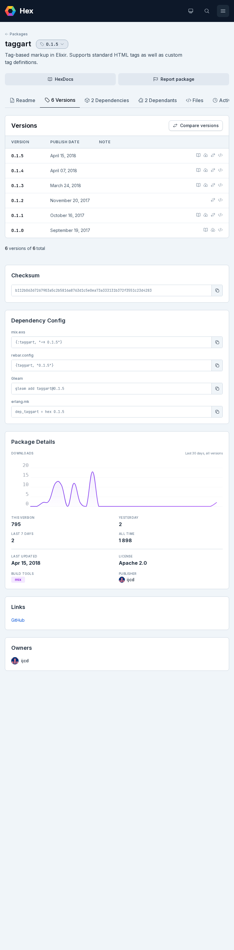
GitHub (18, 620)
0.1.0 (17, 230)
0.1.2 (17, 200)
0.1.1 (17, 215)
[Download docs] (205, 155)
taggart (18, 43)
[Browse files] (220, 155)
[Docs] (198, 155)
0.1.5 (17, 155)
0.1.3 (17, 185)
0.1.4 (17, 170)
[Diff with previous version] (213, 155)
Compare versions (199, 125)
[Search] (207, 11)
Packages (19, 34)
